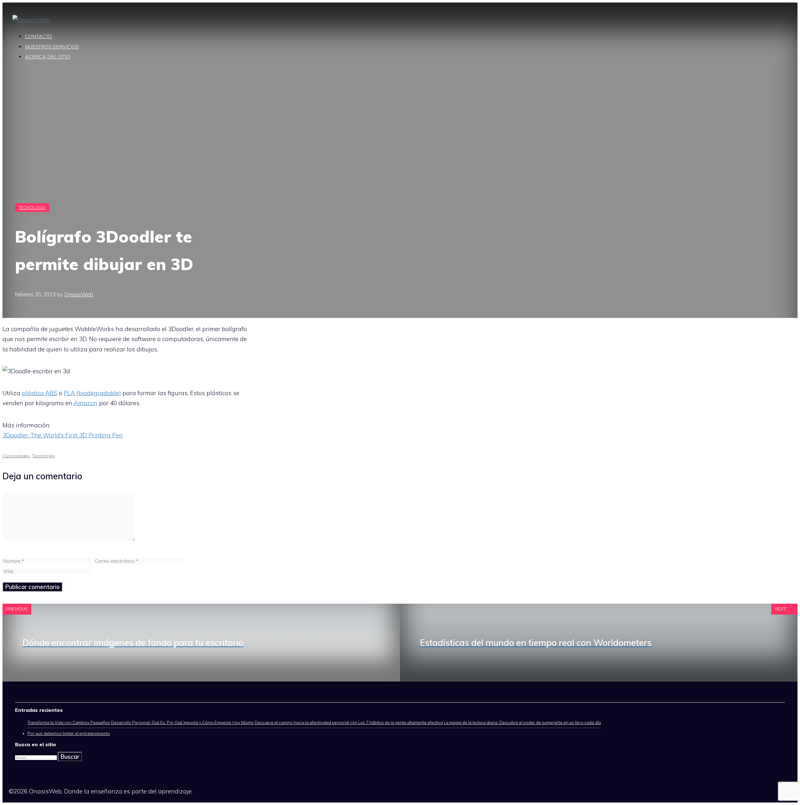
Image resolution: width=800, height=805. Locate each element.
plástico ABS (39, 393)
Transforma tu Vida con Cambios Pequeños (69, 722)
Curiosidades (16, 456)
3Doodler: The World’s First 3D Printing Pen (62, 435)
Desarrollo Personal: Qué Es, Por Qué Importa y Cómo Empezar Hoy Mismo (182, 722)
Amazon (86, 403)
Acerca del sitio (47, 56)
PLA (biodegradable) (92, 393)
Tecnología (32, 207)
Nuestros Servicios (52, 46)
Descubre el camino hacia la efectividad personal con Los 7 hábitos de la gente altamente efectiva (349, 722)
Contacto (38, 36)
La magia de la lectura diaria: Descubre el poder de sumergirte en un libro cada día (522, 722)
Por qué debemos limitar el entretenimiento (69, 733)
